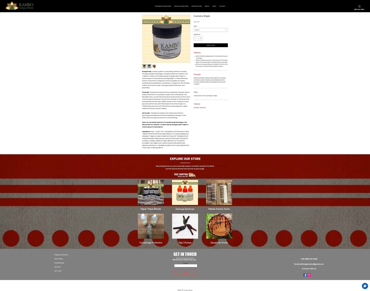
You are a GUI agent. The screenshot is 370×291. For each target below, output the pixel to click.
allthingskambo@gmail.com (312, 264)
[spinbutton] (198, 38)
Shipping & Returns (61, 255)
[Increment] (201, 38)
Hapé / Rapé (147, 208)
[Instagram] (309, 275)
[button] (359, 6)
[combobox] (211, 30)
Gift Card (57, 271)
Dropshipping (59, 263)
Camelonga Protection (150, 242)
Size (196, 26)
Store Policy (58, 259)
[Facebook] (305, 275)
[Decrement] (195, 38)
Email (185, 263)
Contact (57, 267)
